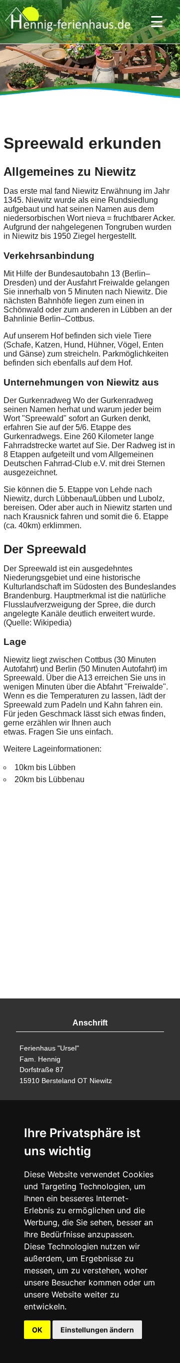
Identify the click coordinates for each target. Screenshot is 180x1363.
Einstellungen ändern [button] (97, 1329)
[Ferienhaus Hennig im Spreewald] (67, 33)
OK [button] (37, 1329)
